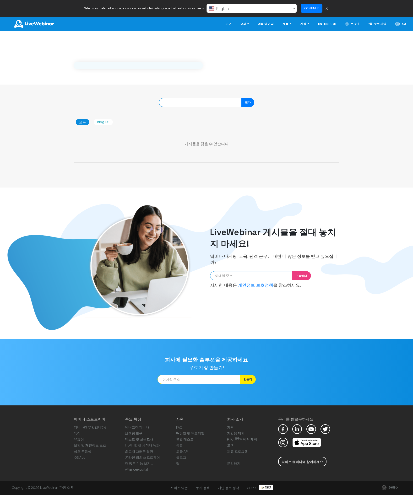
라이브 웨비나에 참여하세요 (302, 461)
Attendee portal (136, 469)
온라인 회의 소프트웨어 (142, 457)
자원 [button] (303, 24)
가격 (230, 427)
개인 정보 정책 (228, 487)
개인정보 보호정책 (255, 285)
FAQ (179, 427)
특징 (77, 433)
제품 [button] (286, 24)
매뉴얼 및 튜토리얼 (190, 433)
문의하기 (233, 463)
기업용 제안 (236, 433)
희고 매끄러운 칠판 (139, 451)
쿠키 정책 (203, 487)
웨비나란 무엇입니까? (90, 427)
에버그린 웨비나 (137, 427)
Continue (311, 8)
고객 (230, 445)
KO (403, 24)
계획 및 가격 (266, 24)
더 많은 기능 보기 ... (139, 463)
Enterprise (327, 24)
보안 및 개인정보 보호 (90, 445)
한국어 (393, 487)
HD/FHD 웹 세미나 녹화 (142, 445)
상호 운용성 (82, 451)
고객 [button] (243, 24)
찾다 (248, 102)
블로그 (181, 457)
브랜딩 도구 (133, 433)
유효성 (79, 439)
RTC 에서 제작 (242, 439)
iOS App (79, 457)
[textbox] (252, 8)
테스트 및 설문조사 (139, 439)
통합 (179, 445)
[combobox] (251, 8)
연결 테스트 (185, 439)
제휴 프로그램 (237, 451)
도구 (228, 24)
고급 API (182, 451)
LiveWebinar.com (34, 24)
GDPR (251, 487)
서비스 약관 (179, 487)
